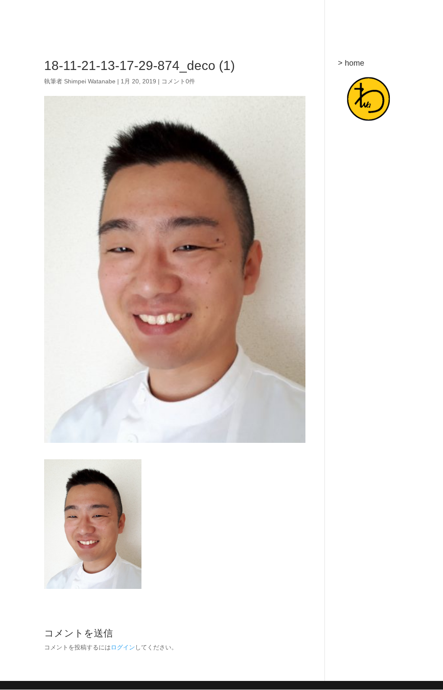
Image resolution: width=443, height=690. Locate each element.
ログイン (123, 647)
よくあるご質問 (263, 17)
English (389, 17)
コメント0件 (178, 81)
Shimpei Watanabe (90, 81)
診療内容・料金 (317, 17)
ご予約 (359, 17)
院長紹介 (219, 17)
